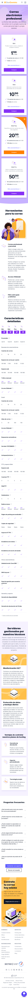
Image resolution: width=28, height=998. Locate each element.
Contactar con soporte (14, 866)
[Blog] (21, 970)
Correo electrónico (19, 935)
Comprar (14, 70)
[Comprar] (3, 332)
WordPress (17, 939)
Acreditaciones (5, 939)
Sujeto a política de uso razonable (10, 615)
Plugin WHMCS (5, 954)
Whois (3, 935)
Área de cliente (19, 948)
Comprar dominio (5, 932)
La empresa (18, 951)
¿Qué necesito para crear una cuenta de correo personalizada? (13, 810)
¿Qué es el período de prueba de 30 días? (13, 857)
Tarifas (3, 937)
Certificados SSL (19, 937)
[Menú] (2, 2)
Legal (10, 984)
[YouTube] (16, 970)
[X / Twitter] (9, 970)
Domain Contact (10, 980)
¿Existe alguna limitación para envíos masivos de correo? (13, 834)
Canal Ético (16, 984)
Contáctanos (18, 946)
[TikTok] (14, 970)
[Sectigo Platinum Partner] (11, 964)
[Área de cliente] (25, 2)
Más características (13, 65)
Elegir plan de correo (12, 901)
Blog (16, 953)
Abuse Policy (19, 980)
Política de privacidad (19, 982)
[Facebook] (6, 970)
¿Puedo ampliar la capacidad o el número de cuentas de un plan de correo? (13, 825)
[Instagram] (11, 970)
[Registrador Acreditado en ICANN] (21, 964)
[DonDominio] (10, 2)
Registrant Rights (7, 982)
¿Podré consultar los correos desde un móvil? (13, 850)
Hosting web (18, 932)
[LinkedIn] (19, 970)
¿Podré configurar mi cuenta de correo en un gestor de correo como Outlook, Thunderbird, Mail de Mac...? (13, 842)
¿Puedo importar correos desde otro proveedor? (13, 817)
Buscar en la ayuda (14, 870)
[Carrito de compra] (22, 2)
